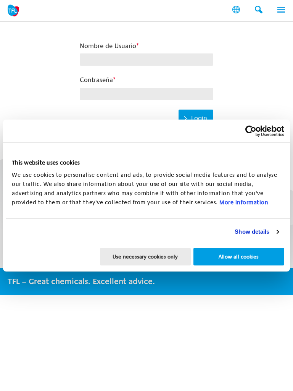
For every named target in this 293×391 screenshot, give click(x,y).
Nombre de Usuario (108, 46)
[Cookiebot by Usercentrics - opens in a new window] (250, 131)
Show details (252, 231)
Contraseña (96, 80)
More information (243, 202)
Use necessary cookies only (145, 256)
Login (199, 118)
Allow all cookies (239, 256)
